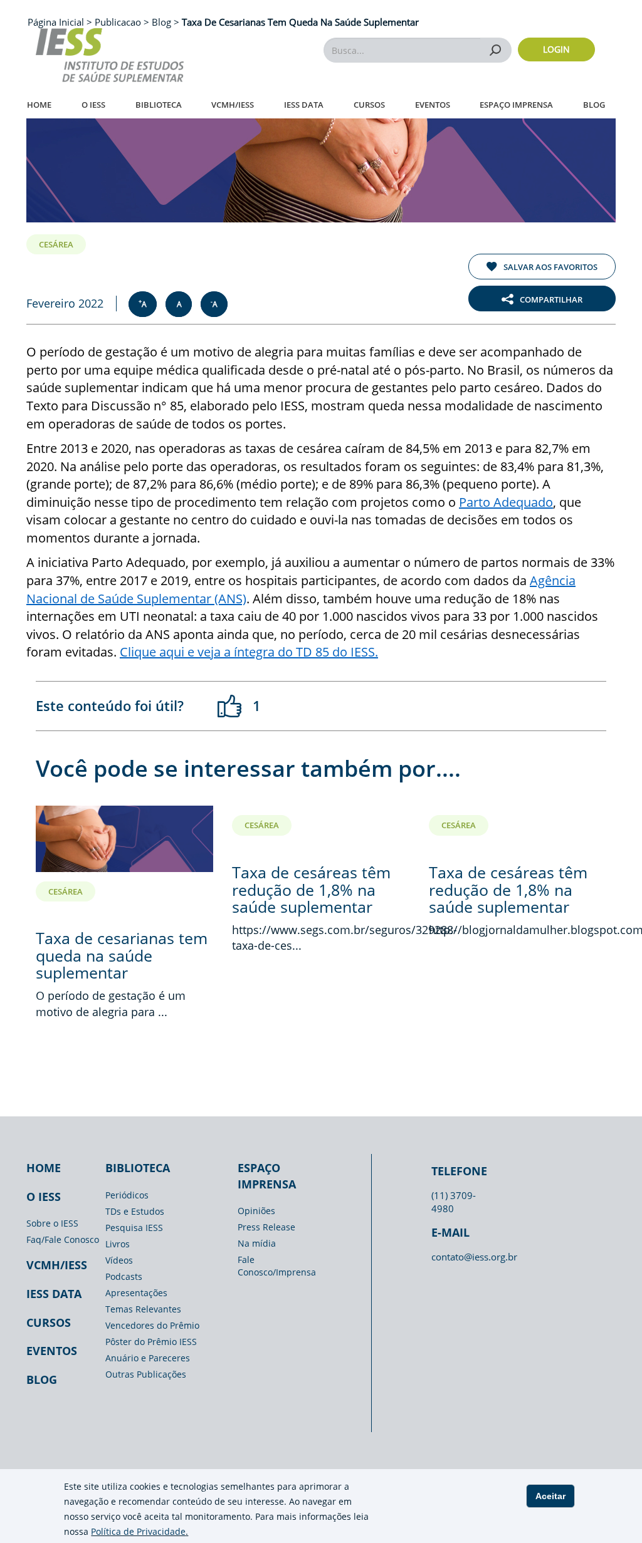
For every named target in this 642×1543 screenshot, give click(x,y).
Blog (594, 104)
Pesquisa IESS (134, 1228)
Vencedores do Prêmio (152, 1325)
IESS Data (304, 104)
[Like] (230, 706)
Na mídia (257, 1243)
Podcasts (123, 1276)
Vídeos (119, 1260)
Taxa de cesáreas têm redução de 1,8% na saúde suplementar (311, 889)
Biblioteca (158, 104)
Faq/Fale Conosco (62, 1239)
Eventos (432, 104)
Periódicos (127, 1195)
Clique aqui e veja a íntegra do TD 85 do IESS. (249, 651)
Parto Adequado (506, 502)
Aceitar (550, 1496)
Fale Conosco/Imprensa (277, 1266)
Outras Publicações (145, 1374)
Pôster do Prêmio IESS (151, 1342)
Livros (117, 1244)
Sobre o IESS (52, 1223)
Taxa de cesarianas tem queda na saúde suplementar (122, 955)
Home (39, 104)
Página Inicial (57, 22)
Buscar (495, 49)
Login (556, 49)
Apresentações (136, 1293)
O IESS (93, 104)
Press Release (266, 1227)
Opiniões (256, 1211)
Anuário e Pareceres (147, 1358)
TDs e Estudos (134, 1211)
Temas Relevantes (143, 1309)
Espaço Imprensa (516, 104)
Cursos (369, 104)
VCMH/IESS (232, 104)
